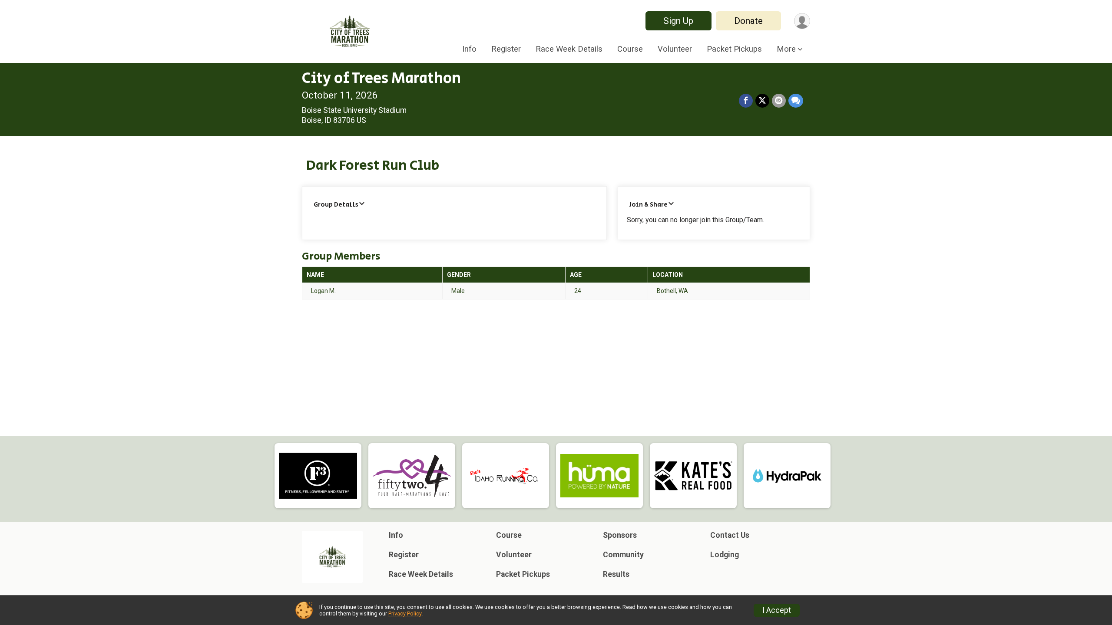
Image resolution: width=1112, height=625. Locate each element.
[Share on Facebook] (746, 101)
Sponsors (620, 535)
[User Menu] (802, 21)
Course (630, 49)
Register (506, 49)
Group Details (336, 204)
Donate (748, 21)
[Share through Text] (795, 101)
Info (469, 49)
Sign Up (678, 21)
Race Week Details (569, 49)
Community (623, 554)
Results (616, 574)
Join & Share (648, 204)
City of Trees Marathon (381, 78)
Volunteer (675, 49)
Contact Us (729, 535)
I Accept (776, 610)
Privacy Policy (404, 613)
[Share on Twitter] (762, 101)
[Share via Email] (779, 101)
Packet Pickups (734, 49)
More (786, 49)
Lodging (724, 554)
